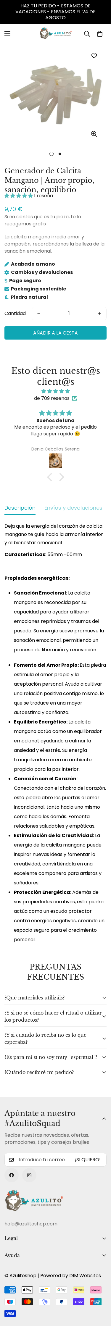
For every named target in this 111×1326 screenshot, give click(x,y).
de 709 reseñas (52, 398)
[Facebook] (11, 1175)
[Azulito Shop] (55, 34)
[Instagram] (29, 1175)
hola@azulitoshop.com (30, 1223)
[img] (55, 391)
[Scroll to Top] (100, 1295)
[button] (100, 34)
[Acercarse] (94, 133)
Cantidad (15, 313)
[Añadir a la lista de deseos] (94, 55)
